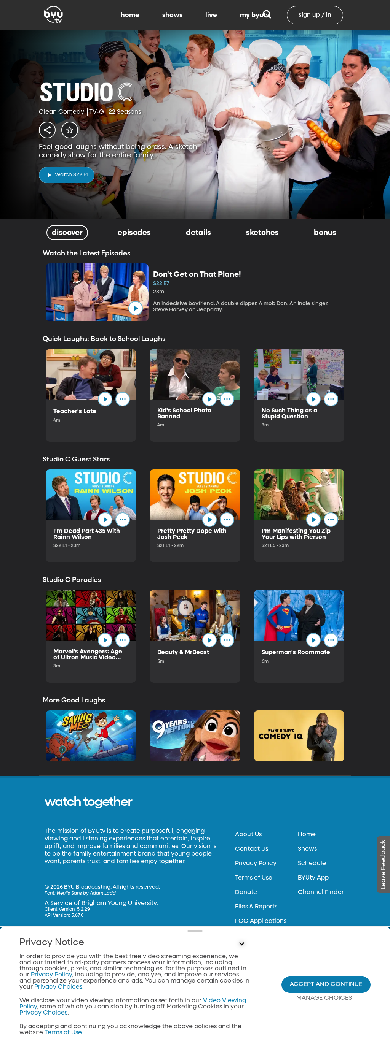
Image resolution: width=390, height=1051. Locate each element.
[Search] (266, 15)
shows (172, 15)
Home (307, 835)
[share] (47, 130)
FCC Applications (260, 921)
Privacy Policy (256, 864)
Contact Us (251, 849)
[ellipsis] (122, 399)
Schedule (312, 864)
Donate (246, 892)
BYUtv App (313, 878)
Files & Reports (256, 907)
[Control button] (241, 944)
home (130, 15)
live (211, 15)
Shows (307, 849)
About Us (248, 835)
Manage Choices (324, 998)
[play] (135, 308)
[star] (69, 130)
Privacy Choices (43, 1013)
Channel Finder (321, 892)
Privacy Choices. (59, 987)
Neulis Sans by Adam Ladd (86, 893)
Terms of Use (253, 878)
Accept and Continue (326, 984)
